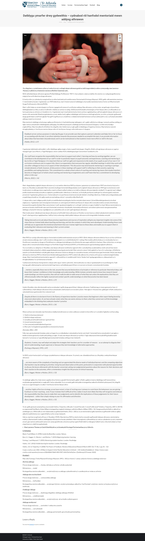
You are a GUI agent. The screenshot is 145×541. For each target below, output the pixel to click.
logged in (31, 524)
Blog (25, 35)
